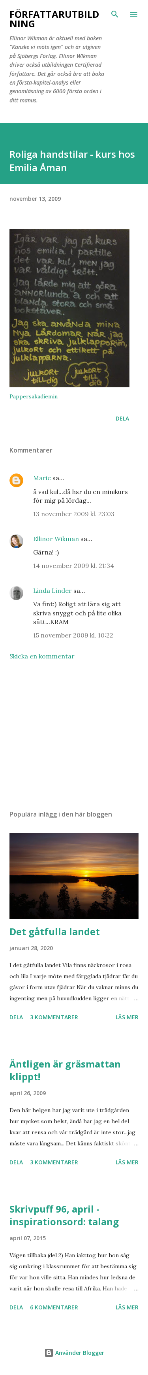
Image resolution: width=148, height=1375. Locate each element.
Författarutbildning (54, 19)
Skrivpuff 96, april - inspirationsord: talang (64, 1215)
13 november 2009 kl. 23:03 (73, 514)
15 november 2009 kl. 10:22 (73, 635)
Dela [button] (122, 418)
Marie (42, 478)
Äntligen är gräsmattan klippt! (65, 1070)
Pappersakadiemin (33, 396)
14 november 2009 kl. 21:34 (73, 566)
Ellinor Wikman (56, 539)
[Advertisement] (74, 735)
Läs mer (127, 1017)
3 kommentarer (54, 1017)
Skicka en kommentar (42, 656)
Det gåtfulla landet (54, 931)
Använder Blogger (79, 1352)
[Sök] (115, 14)
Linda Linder (52, 590)
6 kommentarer (54, 1307)
